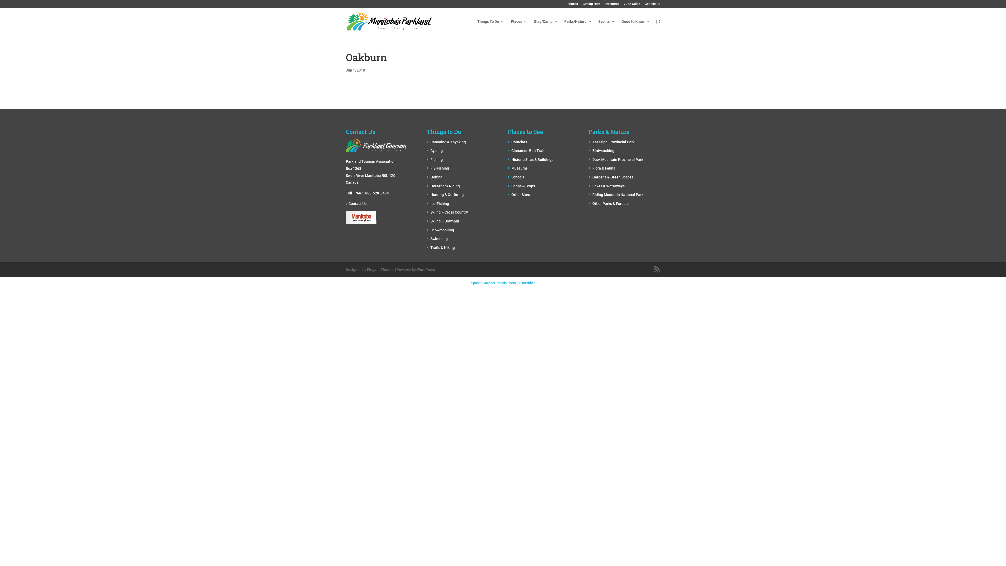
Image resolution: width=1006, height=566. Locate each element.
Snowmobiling (442, 230)
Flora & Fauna (603, 168)
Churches (519, 142)
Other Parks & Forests (610, 204)
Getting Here (591, 4)
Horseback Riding (445, 186)
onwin (502, 283)
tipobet (476, 283)
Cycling (436, 151)
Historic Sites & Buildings (532, 159)
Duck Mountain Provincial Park (617, 159)
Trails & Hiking (442, 248)
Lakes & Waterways (608, 186)
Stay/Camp (543, 22)
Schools (517, 177)
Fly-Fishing (439, 168)
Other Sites (520, 195)
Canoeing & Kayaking (448, 142)
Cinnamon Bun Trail (527, 151)
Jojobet (489, 283)
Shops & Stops (523, 186)
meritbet (528, 283)
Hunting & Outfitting (447, 195)
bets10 (514, 283)
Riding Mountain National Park (617, 195)
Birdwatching (603, 151)
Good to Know (632, 22)
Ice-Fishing (439, 204)
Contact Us (652, 4)
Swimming (439, 239)
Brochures (612, 4)
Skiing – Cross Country (449, 212)
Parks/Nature (575, 22)
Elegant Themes (380, 270)
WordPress (426, 270)
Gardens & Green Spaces (612, 177)
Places (516, 22)
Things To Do (488, 22)
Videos (573, 4)
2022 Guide (632, 4)
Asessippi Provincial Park (613, 142)
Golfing (436, 177)
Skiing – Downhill (444, 221)
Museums (519, 168)
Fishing (436, 159)
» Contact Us (356, 204)
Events (604, 22)
